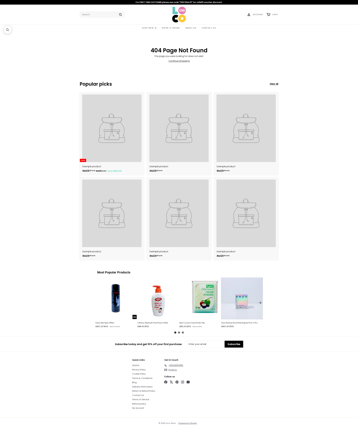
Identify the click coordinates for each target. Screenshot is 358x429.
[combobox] (102, 14)
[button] (7, 30)
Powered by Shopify (187, 423)
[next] (260, 302)
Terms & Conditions (142, 378)
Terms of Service (140, 399)
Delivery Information (142, 386)
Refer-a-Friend (171, 28)
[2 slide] (179, 332)
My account (138, 407)
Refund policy (139, 403)
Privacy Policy (139, 369)
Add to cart (116, 316)
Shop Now (148, 28)
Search (135, 365)
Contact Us (209, 28)
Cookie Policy (139, 373)
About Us (190, 28)
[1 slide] (175, 332)
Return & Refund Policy (143, 390)
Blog (134, 382)
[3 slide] (183, 332)
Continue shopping (179, 61)
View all (274, 83)
